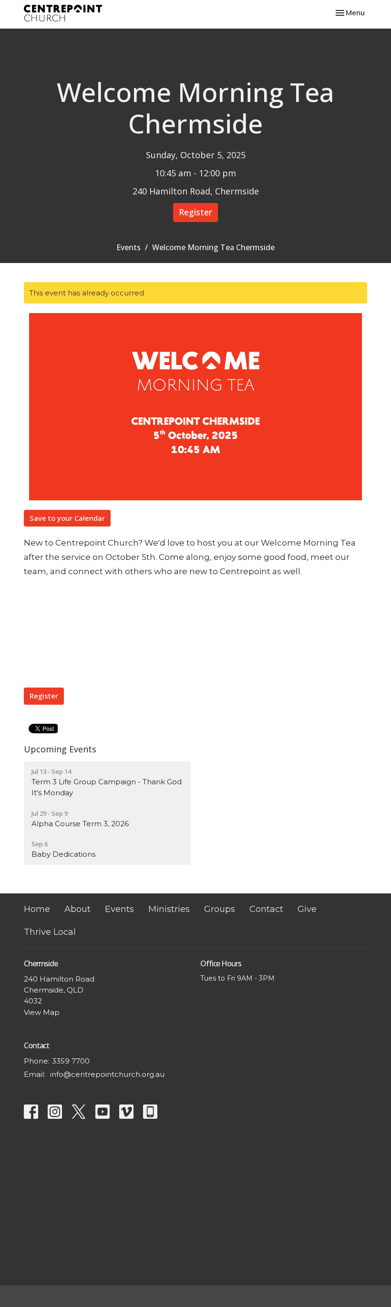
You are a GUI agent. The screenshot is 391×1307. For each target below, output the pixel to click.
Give (307, 909)
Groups (219, 909)
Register (195, 212)
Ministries (169, 909)
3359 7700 (71, 1060)
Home (37, 909)
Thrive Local (50, 932)
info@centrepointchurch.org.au (107, 1074)
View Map (42, 1012)
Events (128, 247)
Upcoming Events (60, 749)
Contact (266, 909)
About (77, 909)
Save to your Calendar (67, 518)
